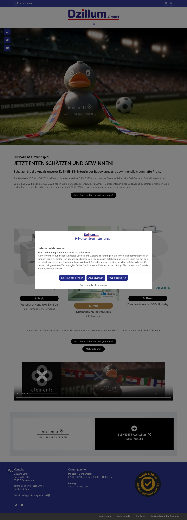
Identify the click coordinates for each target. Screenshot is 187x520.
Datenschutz (86, 285)
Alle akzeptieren (117, 277)
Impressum (101, 285)
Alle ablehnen (95, 277)
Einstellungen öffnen (72, 277)
